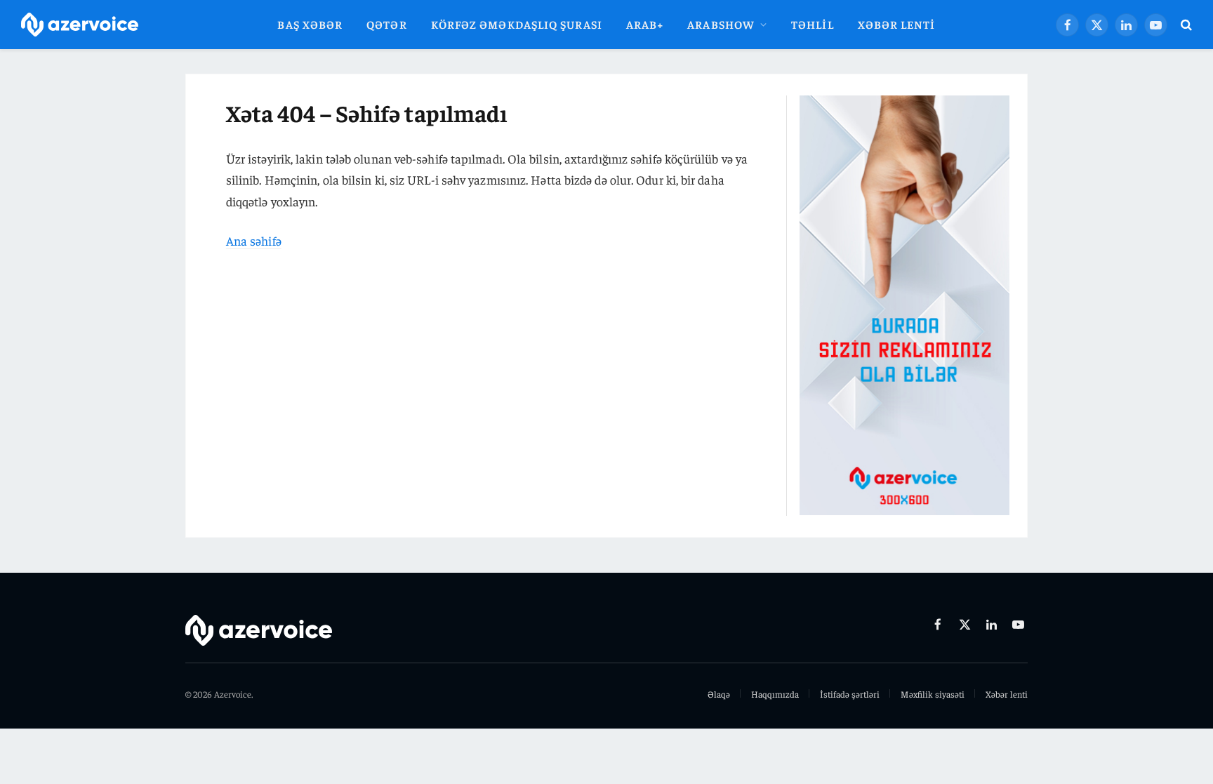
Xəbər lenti (897, 24)
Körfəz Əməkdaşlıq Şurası (516, 24)
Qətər (386, 24)
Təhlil (812, 24)
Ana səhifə (253, 240)
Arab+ (644, 24)
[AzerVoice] (79, 25)
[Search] (1185, 25)
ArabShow (721, 24)
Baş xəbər (310, 24)
